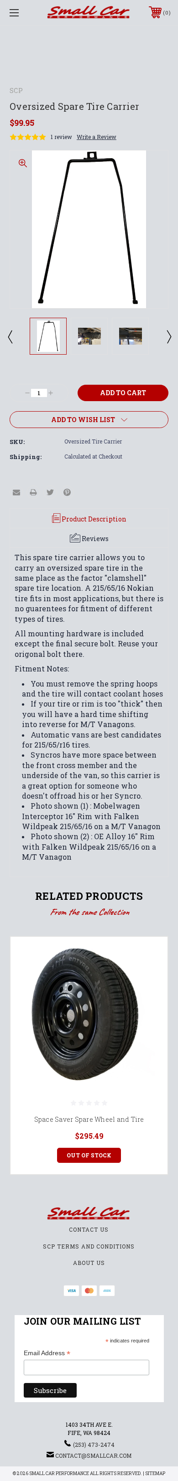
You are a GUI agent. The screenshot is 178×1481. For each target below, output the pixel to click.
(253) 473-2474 (94, 1444)
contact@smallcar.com (93, 1455)
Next (168, 336)
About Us (89, 1262)
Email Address (47, 1353)
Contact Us (89, 1229)
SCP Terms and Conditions (89, 1246)
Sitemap (155, 1473)
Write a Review (96, 136)
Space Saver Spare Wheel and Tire (89, 1119)
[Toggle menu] (26, 12)
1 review (61, 136)
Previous (9, 336)
